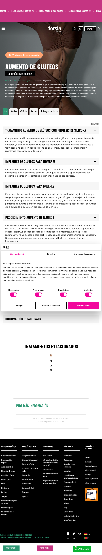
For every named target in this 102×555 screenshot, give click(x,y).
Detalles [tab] (51, 254)
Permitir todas (83, 305)
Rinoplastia (25, 492)
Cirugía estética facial (29, 455)
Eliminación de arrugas (8, 471)
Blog (65, 507)
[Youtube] (79, 533)
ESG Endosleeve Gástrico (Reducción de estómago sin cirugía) (50, 462)
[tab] (5, 111)
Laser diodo (67, 471)
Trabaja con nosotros (70, 494)
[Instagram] (68, 539)
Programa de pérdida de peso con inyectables (50, 481)
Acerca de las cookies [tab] (84, 254)
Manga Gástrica (47, 469)
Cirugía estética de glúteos (22, 81)
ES (88, 534)
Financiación (88, 461)
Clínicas (66, 503)
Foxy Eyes (4, 492)
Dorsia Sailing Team (70, 520)
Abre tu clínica (68, 511)
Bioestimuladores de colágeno (7, 513)
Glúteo (3, 483)
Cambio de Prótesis (28, 488)
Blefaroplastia (26, 483)
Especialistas (68, 486)
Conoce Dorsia (68, 499)
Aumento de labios (7, 466)
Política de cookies (90, 483)
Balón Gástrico (47, 455)
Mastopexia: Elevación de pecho (30, 469)
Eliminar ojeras (5, 479)
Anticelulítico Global (7, 475)
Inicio (7, 81)
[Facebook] (68, 533)
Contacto (87, 457)
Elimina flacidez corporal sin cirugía (9, 502)
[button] (51, 130)
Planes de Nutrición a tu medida (50, 475)
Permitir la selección (51, 305)
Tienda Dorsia (68, 455)
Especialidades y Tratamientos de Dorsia (71, 476)
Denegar (19, 305)
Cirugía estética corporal (29, 460)
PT (88, 538)
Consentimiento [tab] (17, 254)
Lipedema (25, 496)
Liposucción (26, 475)
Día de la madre (68, 460)
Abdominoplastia (27, 479)
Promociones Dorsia (70, 482)
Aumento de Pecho (28, 464)
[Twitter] (73, 533)
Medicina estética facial (8, 455)
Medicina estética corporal (6, 461)
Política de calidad (90, 470)
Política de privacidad (91, 478)
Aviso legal (88, 474)
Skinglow (4, 496)
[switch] (38, 295)
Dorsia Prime (68, 490)
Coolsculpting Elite (7, 507)
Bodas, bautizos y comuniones (69, 465)
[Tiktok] (73, 539)
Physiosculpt (5, 488)
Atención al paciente (91, 466)
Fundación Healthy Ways (71, 516)
